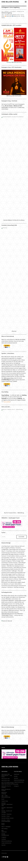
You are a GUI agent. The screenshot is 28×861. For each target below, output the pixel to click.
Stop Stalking (7, 401)
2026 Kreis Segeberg (6, 13)
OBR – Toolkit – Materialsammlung (5, 796)
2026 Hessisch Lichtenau (12, 579)
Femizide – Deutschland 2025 (6, 808)
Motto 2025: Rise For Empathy (6, 786)
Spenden (3, 845)
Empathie (7, 11)
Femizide (3, 803)
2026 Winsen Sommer (7, 567)
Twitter (6, 857)
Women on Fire (20, 11)
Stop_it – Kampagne (5, 826)
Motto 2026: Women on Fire (7, 784)
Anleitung (3, 793)
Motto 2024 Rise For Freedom (5, 790)
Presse (2, 823)
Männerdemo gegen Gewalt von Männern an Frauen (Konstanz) (13, 580)
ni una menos (13, 11)
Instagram (3, 837)
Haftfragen (14, 571)
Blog (2, 830)
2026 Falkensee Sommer (20, 567)
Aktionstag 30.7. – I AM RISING (6, 776)
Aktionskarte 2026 (5, 774)
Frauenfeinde (4, 577)
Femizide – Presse (5, 816)
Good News (4, 832)
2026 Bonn (10, 587)
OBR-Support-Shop (8, 378)
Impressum (16, 774)
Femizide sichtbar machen (7, 818)
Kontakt (3, 834)
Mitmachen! (4, 792)
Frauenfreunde (20, 575)
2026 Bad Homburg (19, 587)
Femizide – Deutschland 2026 (6, 805)
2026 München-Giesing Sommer (15, 566)
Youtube (8, 857)
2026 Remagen (13, 577)
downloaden (4, 107)
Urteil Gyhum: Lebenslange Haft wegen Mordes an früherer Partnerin (12, 554)
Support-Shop (4, 801)
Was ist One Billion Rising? (7, 782)
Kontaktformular (5, 835)
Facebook (3, 839)
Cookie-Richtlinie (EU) (6, 843)
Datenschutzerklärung (6, 841)
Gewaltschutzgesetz (6, 561)
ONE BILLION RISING (10, 2)
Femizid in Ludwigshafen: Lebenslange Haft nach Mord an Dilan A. (13, 549)
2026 (2, 11)
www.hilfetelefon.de (6, 613)
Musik (2, 799)
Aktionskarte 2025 (5, 778)
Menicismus (12, 575)
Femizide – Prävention (6, 814)
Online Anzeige (16, 561)
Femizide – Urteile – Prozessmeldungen (5, 820)
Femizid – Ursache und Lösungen (6, 811)
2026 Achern (18, 584)
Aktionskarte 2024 (5, 780)
